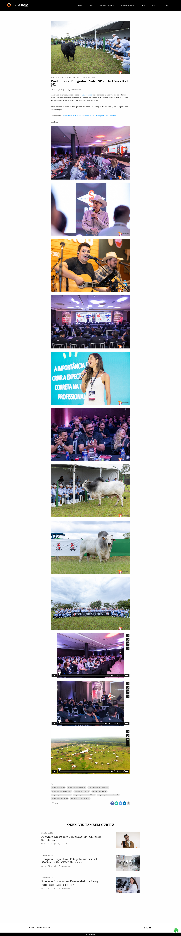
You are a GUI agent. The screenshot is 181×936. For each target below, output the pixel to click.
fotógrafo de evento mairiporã (98, 787)
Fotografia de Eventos (73, 77)
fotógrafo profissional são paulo (108, 795)
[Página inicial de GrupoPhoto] (23, 5)
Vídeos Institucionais (89, 77)
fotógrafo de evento (58, 787)
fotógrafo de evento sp (81, 791)
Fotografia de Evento (128, 5)
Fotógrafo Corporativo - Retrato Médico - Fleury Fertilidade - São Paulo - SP (69, 883)
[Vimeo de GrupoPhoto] (147, 928)
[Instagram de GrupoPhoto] (144, 928)
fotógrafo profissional (99, 791)
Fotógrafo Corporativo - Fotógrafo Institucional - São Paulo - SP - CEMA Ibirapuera (70, 860)
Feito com (90, 934)
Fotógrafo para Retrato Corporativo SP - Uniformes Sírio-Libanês (71, 838)
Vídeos (90, 5)
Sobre (153, 5)
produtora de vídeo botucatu (80, 798)
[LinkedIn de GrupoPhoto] (150, 928)
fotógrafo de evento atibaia (76, 787)
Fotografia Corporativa (107, 5)
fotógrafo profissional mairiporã (84, 795)
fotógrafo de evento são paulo (61, 791)
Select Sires (87, 95)
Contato (46, 928)
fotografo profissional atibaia (61, 795)
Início (80, 5)
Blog (143, 5)
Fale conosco (166, 5)
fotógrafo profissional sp (60, 798)
